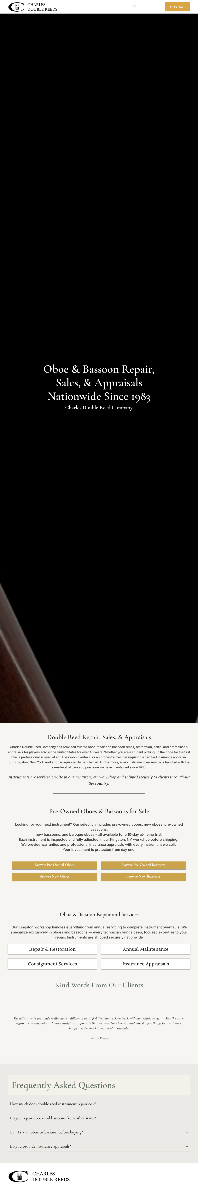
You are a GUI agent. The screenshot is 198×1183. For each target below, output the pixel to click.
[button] (134, 6)
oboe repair (96, 747)
